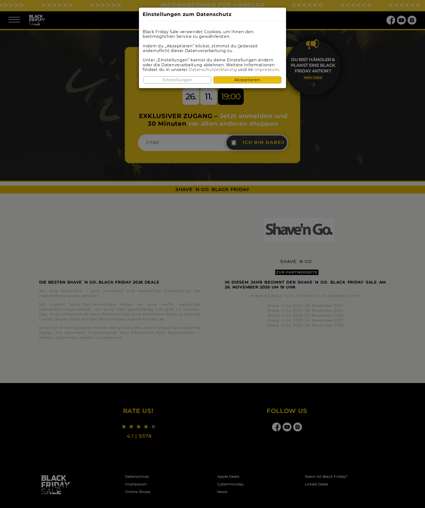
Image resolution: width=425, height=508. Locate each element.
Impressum (267, 69)
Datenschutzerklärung (213, 69)
